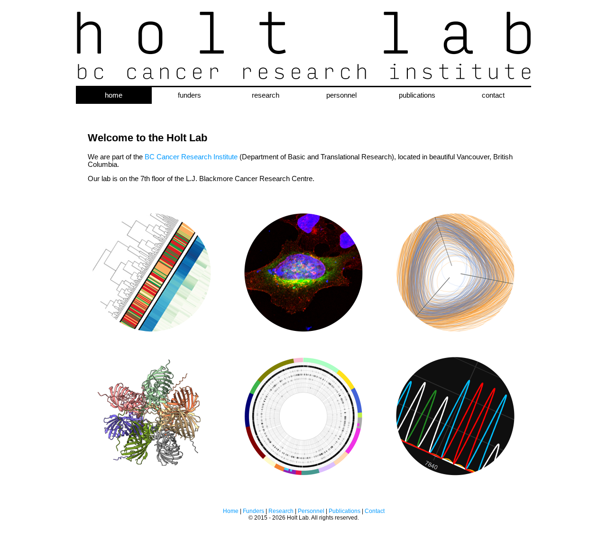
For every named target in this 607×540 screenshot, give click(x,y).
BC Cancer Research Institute (191, 157)
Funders (253, 511)
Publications (344, 511)
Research (281, 511)
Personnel (311, 511)
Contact (375, 511)
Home (231, 511)
